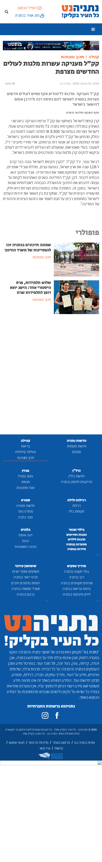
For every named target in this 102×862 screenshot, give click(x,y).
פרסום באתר (61, 742)
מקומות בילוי (76, 511)
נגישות (59, 748)
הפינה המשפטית (25, 546)
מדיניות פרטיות (38, 742)
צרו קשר (44, 748)
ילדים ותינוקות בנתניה (77, 594)
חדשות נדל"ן (76, 476)
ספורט (25, 500)
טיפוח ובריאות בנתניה (76, 588)
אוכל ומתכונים (25, 487)
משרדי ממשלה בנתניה (25, 588)
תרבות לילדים (76, 539)
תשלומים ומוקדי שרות (25, 571)
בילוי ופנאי (76, 529)
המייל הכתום (27, 7)
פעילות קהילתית (25, 452)
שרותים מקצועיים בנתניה (77, 583)
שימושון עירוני (25, 565)
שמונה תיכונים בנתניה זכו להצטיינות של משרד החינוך (28, 247)
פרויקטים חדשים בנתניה (76, 481)
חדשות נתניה (76, 440)
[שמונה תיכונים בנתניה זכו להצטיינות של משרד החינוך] (76, 259)
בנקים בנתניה (25, 594)
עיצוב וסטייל (25, 476)
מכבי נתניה (25, 517)
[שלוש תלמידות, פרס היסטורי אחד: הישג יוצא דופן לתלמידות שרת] (76, 296)
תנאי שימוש (16, 742)
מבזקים (76, 452)
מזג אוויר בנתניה (27, 15)
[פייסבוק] (57, 715)
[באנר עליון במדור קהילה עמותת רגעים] (51, 45)
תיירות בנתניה (76, 549)
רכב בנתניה (76, 577)
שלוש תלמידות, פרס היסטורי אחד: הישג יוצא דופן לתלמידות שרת (30, 288)
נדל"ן (76, 470)
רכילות (76, 505)
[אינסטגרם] (45, 715)
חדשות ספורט (25, 505)
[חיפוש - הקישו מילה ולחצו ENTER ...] (6, 11)
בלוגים (25, 529)
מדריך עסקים (76, 565)
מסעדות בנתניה (76, 544)
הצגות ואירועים (76, 534)
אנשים (26, 481)
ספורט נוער (25, 511)
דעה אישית (25, 535)
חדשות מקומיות (76, 446)
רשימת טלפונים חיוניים (25, 583)
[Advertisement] (51, 374)
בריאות (25, 446)
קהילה (25, 440)
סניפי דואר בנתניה (26, 577)
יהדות (25, 541)
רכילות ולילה (76, 500)
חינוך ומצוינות (25, 457)
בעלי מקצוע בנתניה (76, 571)
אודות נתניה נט (84, 742)
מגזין (25, 470)
